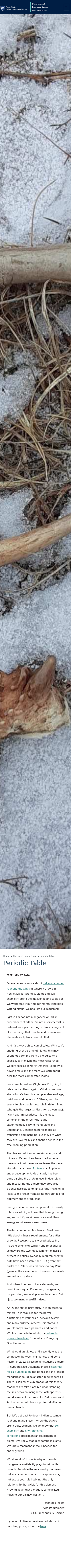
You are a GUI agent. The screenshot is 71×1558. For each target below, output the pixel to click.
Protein (37, 1168)
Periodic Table (47, 956)
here (43, 1526)
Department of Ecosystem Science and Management (40, 7)
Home (6, 956)
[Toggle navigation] (66, 7)
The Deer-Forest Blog (24, 956)
